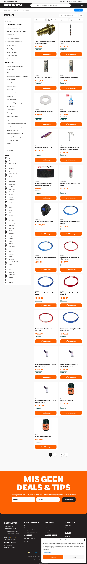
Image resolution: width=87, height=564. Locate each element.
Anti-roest (8, 21)
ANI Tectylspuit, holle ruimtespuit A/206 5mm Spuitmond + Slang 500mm (69, 148)
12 (62, 454)
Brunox (61, 398)
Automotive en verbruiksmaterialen (16, 123)
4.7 (5, 537)
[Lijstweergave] (81, 15)
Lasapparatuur (9, 62)
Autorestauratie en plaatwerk (13, 41)
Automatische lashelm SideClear (44, 221)
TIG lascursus (68, 528)
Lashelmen (10, 89)
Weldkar (37, 75)
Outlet (68, 1)
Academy (73, 1)
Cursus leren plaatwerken (72, 530)
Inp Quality (37, 181)
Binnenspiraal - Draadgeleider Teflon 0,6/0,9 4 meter (45, 294)
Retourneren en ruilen (30, 528)
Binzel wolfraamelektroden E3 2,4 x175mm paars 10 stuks (69, 365)
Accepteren (53, 557)
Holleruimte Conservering (13, 28)
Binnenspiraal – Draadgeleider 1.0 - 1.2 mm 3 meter (45, 329)
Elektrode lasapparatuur (13, 73)
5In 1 (61, 39)
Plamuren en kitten (12, 52)
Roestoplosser (10, 34)
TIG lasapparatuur (11, 113)
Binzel (36, 363)
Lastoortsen (10, 96)
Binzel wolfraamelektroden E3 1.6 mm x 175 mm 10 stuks (45, 365)
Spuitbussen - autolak (13, 140)
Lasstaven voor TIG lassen (13, 93)
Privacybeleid (64, 561)
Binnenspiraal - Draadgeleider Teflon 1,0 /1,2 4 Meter (70, 294)
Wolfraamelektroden (12, 116)
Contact (80, 1)
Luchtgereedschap (12, 45)
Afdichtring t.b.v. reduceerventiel (44, 111)
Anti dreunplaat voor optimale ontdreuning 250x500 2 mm (43, 184)
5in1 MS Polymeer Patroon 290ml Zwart (69, 42)
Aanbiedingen (26, 10)
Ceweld (36, 145)
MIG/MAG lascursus (9, 547)
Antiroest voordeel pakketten (14, 24)
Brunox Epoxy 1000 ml (66, 400)
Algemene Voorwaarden (40, 560)
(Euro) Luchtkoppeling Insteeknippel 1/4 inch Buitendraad (45, 42)
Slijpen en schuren (12, 55)
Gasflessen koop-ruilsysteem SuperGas (17, 76)
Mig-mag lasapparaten (13, 99)
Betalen (26, 526)
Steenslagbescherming (13, 38)
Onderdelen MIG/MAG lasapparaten (16, 103)
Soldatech (37, 219)
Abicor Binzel (63, 181)
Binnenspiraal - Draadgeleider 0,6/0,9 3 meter (70, 222)
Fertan (61, 109)
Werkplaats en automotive (12, 120)
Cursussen (7, 10)
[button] (83, 540)
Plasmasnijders (11, 106)
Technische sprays (12, 147)
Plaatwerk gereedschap (13, 49)
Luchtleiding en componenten (15, 133)
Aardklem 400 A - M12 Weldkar (69, 77)
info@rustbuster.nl (29, 542)
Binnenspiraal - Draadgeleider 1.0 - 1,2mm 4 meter (70, 258)
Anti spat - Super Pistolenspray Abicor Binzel (70, 184)
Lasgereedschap (11, 86)
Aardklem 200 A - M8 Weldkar (43, 77)
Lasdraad (9, 83)
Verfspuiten (10, 150)
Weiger (74, 557)
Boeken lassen (10, 69)
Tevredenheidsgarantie (30, 532)
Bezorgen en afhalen (30, 530)
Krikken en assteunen (12, 130)
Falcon (36, 39)
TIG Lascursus (8, 545)
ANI (61, 145)
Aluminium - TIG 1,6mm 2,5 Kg (43, 147)
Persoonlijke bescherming (13, 137)
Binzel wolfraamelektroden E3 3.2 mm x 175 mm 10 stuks (45, 401)
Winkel (16, 10)
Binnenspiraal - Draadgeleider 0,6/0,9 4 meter (45, 258)
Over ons (62, 1)
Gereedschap (68, 536)
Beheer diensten (47, 552)
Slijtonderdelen (11, 109)
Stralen (9, 143)
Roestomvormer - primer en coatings (16, 31)
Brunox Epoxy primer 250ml (43, 436)
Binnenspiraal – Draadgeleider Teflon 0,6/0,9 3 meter (70, 329)
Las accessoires (11, 79)
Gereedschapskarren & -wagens (15, 127)
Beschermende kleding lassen (15, 66)
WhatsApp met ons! (30, 538)
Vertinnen (9, 58)
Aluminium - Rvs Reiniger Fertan (69, 111)
